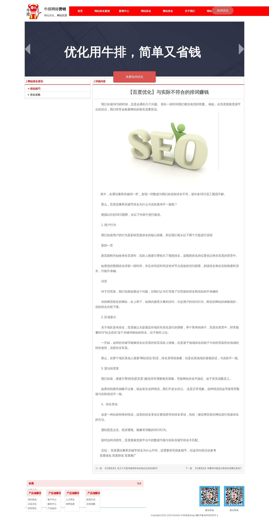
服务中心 (52, 504)
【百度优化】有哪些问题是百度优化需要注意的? (217, 468)
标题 (31, 483)
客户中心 (52, 499)
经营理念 (32, 508)
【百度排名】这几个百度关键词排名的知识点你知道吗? (131, 468)
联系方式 (91, 499)
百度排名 (118, 455)
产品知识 (52, 508)
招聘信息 (70, 504)
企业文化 (32, 504)
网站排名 (49, 15)
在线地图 (91, 504)
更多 (139, 483)
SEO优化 (32, 499)
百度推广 (130, 455)
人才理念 (70, 499)
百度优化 (105, 455)
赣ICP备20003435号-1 (207, 515)
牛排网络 (51, 9)
